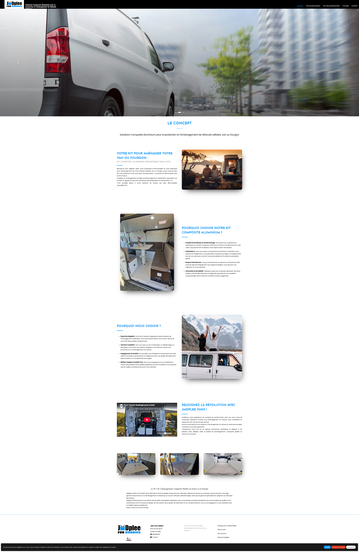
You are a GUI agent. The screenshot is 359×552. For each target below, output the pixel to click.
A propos (300, 6)
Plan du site (222, 530)
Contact (355, 6)
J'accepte (327, 547)
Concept (345, 6)
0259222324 (156, 534)
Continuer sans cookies (338, 547)
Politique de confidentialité (227, 526)
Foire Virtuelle (143, 508)
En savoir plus (351, 547)
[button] (18, 62)
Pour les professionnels (331, 6)
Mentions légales (223, 537)
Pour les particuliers (313, 6)
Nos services (222, 533)
